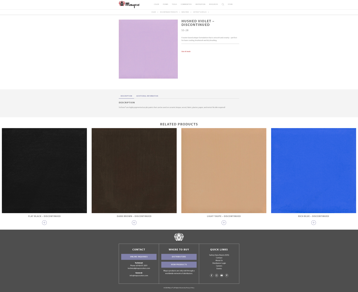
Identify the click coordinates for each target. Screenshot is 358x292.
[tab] (126, 96)
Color (153, 12)
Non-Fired (185, 12)
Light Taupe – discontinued (224, 216)
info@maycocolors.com (139, 276)
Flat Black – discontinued (44, 216)
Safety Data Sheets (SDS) (219, 255)
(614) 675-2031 (141, 266)
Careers (219, 266)
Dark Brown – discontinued (134, 216)
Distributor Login (219, 263)
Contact (219, 258)
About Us (219, 261)
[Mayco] (129, 4)
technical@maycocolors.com (139, 268)
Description (126, 96)
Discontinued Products (169, 12)
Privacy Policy (190, 288)
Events (219, 269)
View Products (179, 265)
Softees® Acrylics (200, 12)
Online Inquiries (139, 257)
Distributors (179, 257)
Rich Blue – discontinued (313, 216)
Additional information (147, 96)
